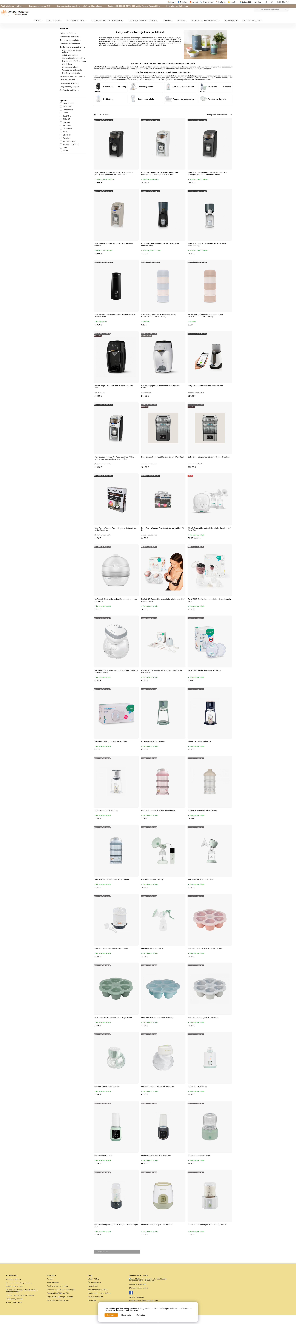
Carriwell (66, 122)
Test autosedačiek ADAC (98, 1290)
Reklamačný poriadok (14, 1286)
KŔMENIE (167, 21)
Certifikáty (92, 1300)
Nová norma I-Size (96, 1297)
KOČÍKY (37, 21)
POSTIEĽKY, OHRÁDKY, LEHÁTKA (142, 21)
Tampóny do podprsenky (72, 70)
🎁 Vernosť (194, 2)
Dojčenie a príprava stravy (71, 47)
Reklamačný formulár (14, 1299)
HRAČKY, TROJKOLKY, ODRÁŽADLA (106, 21)
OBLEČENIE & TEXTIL (75, 21)
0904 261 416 (152, 1301)
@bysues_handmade (137, 1284)
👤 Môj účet (182, 2)
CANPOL (67, 116)
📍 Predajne (220, 2)
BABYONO (67, 106)
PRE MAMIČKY (230, 21)
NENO (65, 132)
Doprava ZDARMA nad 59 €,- (59, 1293)
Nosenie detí (93, 1286)
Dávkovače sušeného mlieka (74, 61)
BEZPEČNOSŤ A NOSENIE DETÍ (204, 21)
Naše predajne (53, 1282)
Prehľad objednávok (14, 1302)
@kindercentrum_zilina (138, 1288)
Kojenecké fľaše (66, 33)
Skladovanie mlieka (70, 67)
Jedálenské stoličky (68, 90)
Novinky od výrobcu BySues (99, 1293)
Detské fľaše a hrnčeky (69, 37)
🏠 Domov (172, 2)
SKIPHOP (67, 135)
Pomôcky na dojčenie (71, 73)
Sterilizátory (67, 64)
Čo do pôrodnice (94, 1282)
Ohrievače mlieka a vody (72, 58)
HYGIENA (181, 21)
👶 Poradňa (232, 2)
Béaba (65, 113)
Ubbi (65, 148)
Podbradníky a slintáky (69, 83)
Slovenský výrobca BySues (58, 1300)
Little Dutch (67, 129)
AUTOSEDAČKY (53, 21)
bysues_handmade (137, 1297)
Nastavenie (126, 1315)
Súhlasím (111, 1315)
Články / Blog (93, 1279)
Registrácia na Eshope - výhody (60, 1297)
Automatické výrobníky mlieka (71, 51)
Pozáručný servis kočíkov (57, 1286)
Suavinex (67, 138)
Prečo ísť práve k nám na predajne (61, 1290)
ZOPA (65, 151)
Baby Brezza (68, 103)
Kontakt (50, 1279)
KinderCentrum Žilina (137, 1301)
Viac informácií (132, 1310)
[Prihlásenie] (266, 2)
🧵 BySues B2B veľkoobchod (250, 2)
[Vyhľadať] (256, 10)
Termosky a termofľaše (69, 40)
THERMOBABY (69, 141)
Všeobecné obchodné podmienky (19, 1283)
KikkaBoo (67, 125)
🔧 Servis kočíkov (207, 2)
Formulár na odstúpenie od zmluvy (20, 1295)
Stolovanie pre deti (67, 80)
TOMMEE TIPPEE (70, 144)
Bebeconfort (68, 110)
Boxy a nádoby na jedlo (69, 87)
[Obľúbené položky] (272, 2)
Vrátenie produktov (13, 1279)
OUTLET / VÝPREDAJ (252, 21)
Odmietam (140, 1315)
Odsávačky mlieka (69, 55)
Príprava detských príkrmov (71, 76)
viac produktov (102, 1252)
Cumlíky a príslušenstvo (70, 44)
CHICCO (66, 119)
